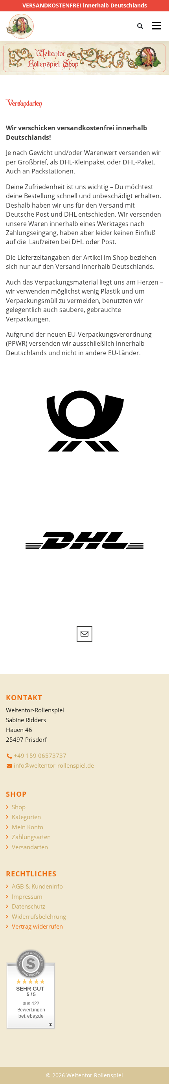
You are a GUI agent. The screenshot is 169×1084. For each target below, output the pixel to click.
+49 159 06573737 (40, 755)
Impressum (27, 897)
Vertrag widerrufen (37, 926)
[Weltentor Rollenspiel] (20, 26)
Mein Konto (27, 827)
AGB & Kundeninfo (37, 886)
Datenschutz (28, 906)
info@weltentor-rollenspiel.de (54, 765)
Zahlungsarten (31, 837)
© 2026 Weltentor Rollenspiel (84, 1075)
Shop (19, 807)
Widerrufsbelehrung (39, 917)
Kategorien (26, 817)
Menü (156, 26)
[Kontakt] (84, 634)
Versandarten (30, 847)
